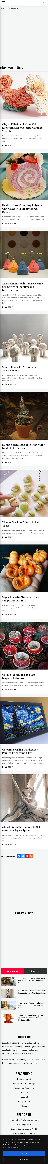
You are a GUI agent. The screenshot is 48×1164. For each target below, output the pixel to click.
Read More (23, 95)
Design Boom (24, 1101)
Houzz (24, 1106)
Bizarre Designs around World (24, 1129)
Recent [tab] (37, 971)
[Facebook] (19, 856)
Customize (24, 1160)
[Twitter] (23, 856)
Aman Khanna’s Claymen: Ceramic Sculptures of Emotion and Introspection (23, 287)
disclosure (20, 1063)
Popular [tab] (14, 971)
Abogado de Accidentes (24, 1088)
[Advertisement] (24, 39)
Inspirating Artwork (24, 1124)
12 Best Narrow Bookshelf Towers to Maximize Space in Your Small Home (32, 992)
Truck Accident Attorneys (24, 1083)
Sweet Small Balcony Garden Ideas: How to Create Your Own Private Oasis (31, 980)
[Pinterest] (27, 856)
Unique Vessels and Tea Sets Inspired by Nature (18, 676)
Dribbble (24, 1092)
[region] (24, 1149)
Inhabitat (24, 1097)
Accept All (24, 1153)
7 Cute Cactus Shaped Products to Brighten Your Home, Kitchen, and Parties (31, 1005)
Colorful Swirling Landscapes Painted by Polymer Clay (20, 751)
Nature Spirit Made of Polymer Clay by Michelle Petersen (23, 446)
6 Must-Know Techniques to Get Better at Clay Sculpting (21, 828)
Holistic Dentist (24, 1079)
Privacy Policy (13, 1148)
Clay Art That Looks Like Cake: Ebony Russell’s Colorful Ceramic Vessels (22, 127)
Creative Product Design (24, 1133)
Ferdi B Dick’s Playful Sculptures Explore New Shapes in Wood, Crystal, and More (31, 1018)
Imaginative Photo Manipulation (24, 1120)
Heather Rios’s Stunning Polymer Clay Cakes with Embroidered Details (22, 208)
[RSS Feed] (31, 856)
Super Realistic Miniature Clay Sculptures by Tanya (20, 598)
